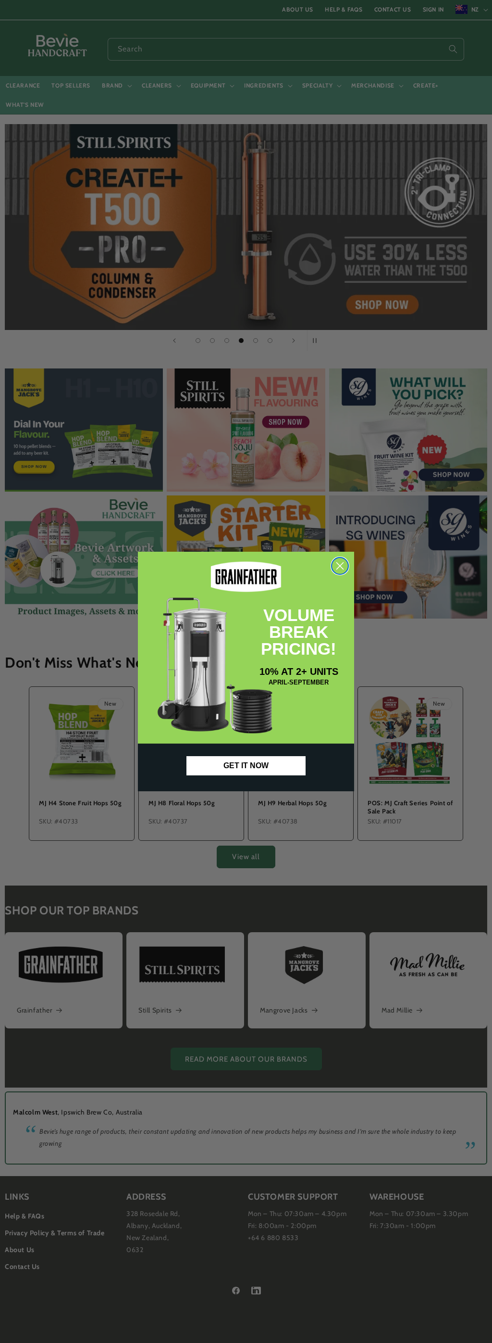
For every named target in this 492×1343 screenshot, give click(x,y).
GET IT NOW (246, 765)
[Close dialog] (340, 565)
